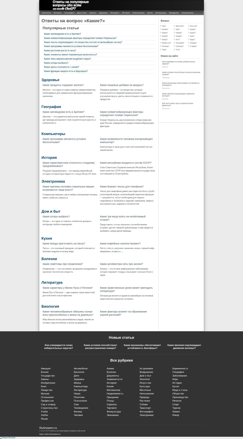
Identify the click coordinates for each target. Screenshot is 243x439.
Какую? (179, 36)
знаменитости (114, 379)
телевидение (81, 408)
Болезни (57, 13)
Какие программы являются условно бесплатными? (71, 46)
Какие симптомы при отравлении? (63, 264)
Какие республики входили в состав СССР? (126, 162)
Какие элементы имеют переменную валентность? (70, 54)
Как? (178, 29)
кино (43, 386)
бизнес (45, 372)
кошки (110, 386)
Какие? (165, 33)
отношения (47, 397)
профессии (47, 400)
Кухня (150, 13)
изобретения (48, 383)
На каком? (180, 43)
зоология (166, 109)
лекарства (46, 390)
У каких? (193, 46)
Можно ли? (166, 43)
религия (176, 400)
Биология (46, 13)
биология (166, 88)
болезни (111, 372)
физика (165, 99)
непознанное (147, 393)
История (126, 13)
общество (178, 393)
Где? (164, 26)
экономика (113, 415)
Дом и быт (82, 13)
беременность (180, 368)
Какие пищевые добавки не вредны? (121, 85)
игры (175, 379)
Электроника (187, 13)
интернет (112, 383)
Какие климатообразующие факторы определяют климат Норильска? (80, 38)
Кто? (178, 40)
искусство (145, 383)
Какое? (193, 33)
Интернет (115, 13)
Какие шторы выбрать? (56, 63)
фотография (146, 411)
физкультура (114, 411)
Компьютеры (138, 13)
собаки (144, 404)
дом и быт (145, 375)
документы (113, 375)
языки (44, 418)
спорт (175, 404)
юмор (175, 415)
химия (176, 411)
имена (77, 383)
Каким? (179, 33)
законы (165, 67)
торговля (112, 408)
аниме (110, 368)
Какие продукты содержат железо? (63, 85)
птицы (110, 400)
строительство (49, 408)
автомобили (81, 368)
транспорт (145, 408)
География (69, 13)
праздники (113, 397)
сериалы (112, 404)
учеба (44, 411)
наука (77, 393)
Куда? (192, 40)
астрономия (146, 368)
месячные (145, 390)
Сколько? (180, 46)
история (177, 383)
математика (113, 390)
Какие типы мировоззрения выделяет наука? (67, 59)
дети (76, 375)
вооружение (146, 372)
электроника (146, 415)
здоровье (79, 379)
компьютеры (81, 386)
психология (80, 400)
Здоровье (103, 13)
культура (145, 386)
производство (180, 397)
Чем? (164, 50)
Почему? (165, 46)
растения (145, 400)
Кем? (192, 36)
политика (79, 397)
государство (48, 375)
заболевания (179, 375)
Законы (92, 13)
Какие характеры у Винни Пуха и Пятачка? (68, 287)
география (178, 372)
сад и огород (48, 404)
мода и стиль (180, 390)
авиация (45, 368)
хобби (44, 415)
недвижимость (115, 393)
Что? (178, 50)
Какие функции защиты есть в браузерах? (66, 71)
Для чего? (180, 26)
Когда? (164, 40)
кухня (175, 386)
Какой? (165, 36)
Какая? (193, 29)
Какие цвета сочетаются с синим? (61, 67)
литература (80, 390)
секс (76, 404)
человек (78, 415)
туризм (176, 408)
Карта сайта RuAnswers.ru (49, 434)
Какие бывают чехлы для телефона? (122, 186)
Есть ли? (193, 26)
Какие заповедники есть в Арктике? (62, 34)
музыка (45, 393)
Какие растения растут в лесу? (60, 50)
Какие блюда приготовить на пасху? (64, 243)
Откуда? (193, 43)
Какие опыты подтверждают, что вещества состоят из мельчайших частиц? (83, 42)
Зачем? (165, 29)
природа (165, 78)
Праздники (174, 13)
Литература (160, 13)
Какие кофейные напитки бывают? (120, 243)
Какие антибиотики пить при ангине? (121, 264)
